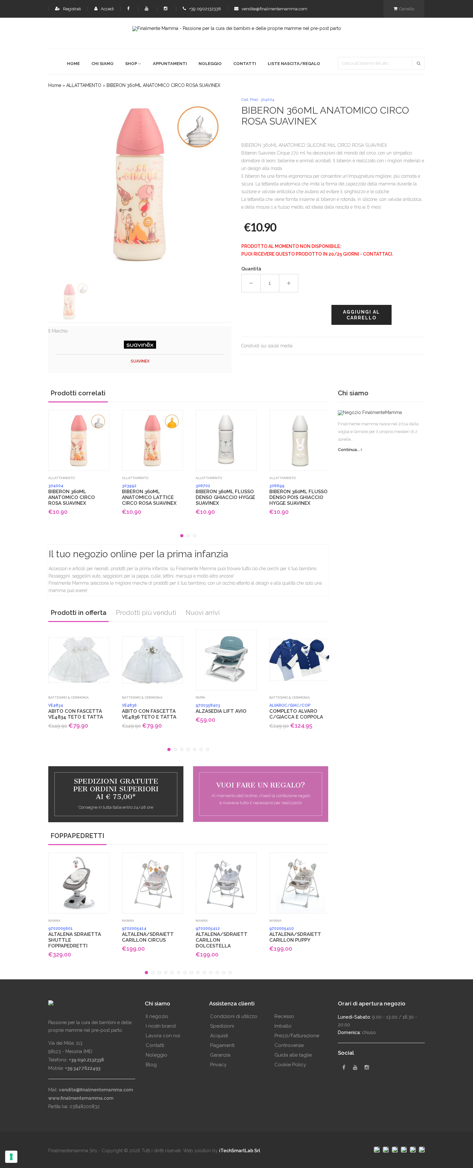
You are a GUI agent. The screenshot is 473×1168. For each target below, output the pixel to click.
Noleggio (210, 63)
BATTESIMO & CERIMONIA (68, 697)
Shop (131, 63)
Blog (151, 1065)
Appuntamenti (170, 63)
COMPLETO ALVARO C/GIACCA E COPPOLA (296, 711)
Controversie (289, 1045)
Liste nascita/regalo (294, 63)
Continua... (349, 449)
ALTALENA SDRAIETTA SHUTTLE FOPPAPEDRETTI (74, 937)
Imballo (283, 1026)
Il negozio (157, 1016)
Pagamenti (222, 1045)
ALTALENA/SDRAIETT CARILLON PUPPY (295, 934)
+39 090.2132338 (86, 1059)
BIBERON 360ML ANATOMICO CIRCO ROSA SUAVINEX (163, 85)
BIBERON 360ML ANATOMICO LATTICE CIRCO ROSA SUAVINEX (149, 495)
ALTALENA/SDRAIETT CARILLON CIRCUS (148, 934)
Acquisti (219, 1036)
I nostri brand (161, 1026)
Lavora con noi (163, 1036)
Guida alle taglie (293, 1055)
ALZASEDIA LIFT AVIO (221, 708)
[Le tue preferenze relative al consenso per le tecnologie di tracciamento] (11, 1157)
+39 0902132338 (204, 8)
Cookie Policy (290, 1065)
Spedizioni (222, 1026)
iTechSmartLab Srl (239, 1150)
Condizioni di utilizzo (233, 1016)
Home (73, 63)
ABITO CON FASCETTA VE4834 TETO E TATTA (75, 711)
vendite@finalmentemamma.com (274, 8)
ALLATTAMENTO (83, 85)
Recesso (284, 1016)
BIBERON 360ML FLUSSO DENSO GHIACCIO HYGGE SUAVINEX (225, 495)
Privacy (218, 1065)
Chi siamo (102, 63)
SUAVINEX (140, 361)
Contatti (244, 63)
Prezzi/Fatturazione (296, 1036)
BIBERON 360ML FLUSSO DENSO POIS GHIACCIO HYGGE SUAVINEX (298, 495)
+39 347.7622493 (82, 1068)
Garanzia (220, 1055)
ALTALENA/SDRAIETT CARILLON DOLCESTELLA (221, 937)
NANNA (54, 920)
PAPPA (200, 697)
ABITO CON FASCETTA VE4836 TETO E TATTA (149, 711)
